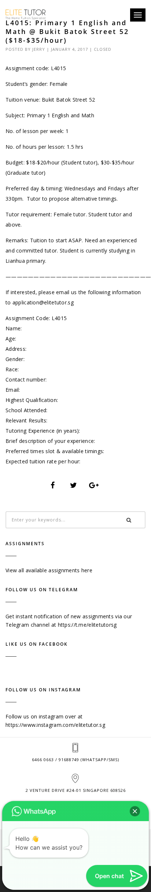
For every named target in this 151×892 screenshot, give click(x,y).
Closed (102, 49)
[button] (135, 811)
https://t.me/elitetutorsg (87, 624)
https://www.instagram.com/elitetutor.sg (55, 724)
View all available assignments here (48, 570)
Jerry (38, 49)
